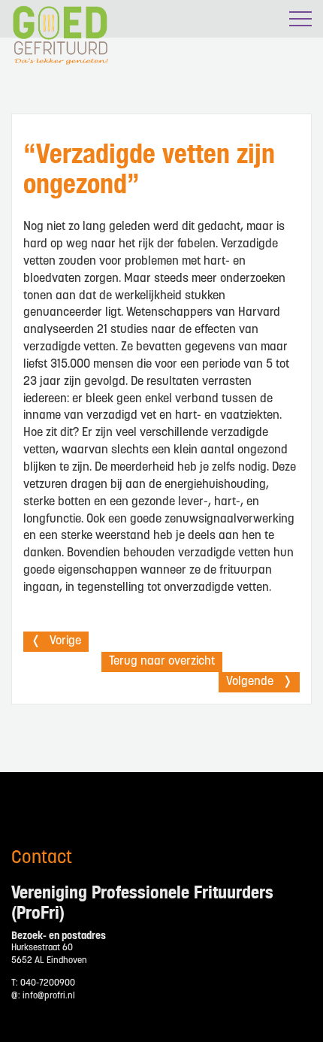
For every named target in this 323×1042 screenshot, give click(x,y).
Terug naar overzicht (162, 662)
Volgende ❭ (259, 682)
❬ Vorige (56, 641)
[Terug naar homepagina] (53, 75)
